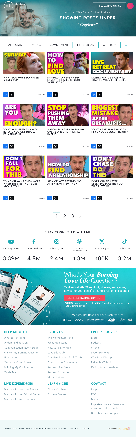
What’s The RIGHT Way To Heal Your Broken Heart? (109, 130)
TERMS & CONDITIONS (42, 428)
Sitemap (86, 428)
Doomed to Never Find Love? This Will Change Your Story (64, 80)
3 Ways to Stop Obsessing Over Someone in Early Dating (65, 132)
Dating (36, 45)
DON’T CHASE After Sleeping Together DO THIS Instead (107, 184)
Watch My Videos (11, 248)
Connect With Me (34, 248)
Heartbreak (85, 45)
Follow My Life (56, 248)
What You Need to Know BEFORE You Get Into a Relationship (20, 132)
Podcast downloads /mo (79, 249)
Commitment (59, 45)
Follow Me (125, 248)
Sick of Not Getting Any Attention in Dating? (64, 182)
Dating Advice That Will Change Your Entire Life (108, 79)
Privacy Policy (60, 428)
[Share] (5, 95)
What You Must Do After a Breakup (21, 79)
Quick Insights (102, 248)
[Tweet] (11, 95)
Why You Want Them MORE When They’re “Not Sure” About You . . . (21, 184)
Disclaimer (74, 428)
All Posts (15, 45)
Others (108, 45)
